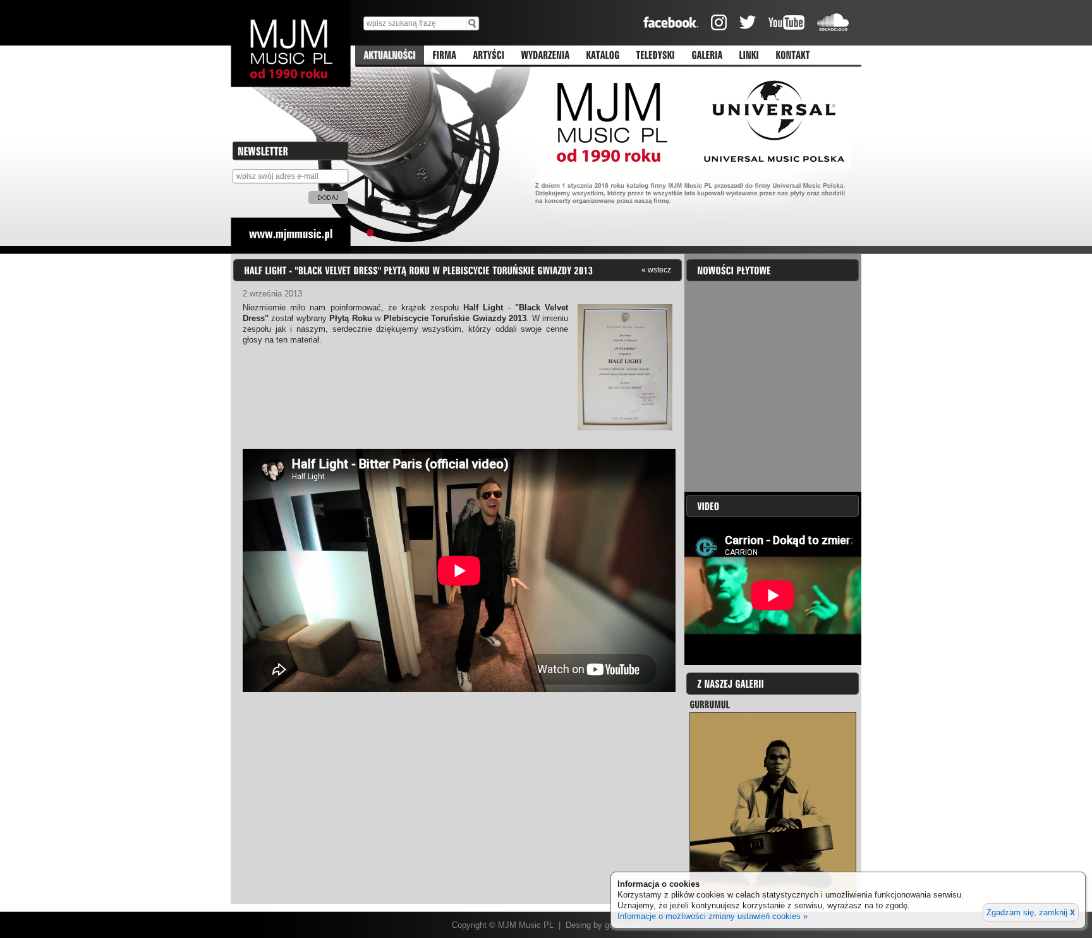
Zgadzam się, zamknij (1030, 912)
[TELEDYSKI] (655, 56)
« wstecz (656, 269)
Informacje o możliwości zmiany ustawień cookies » (712, 916)
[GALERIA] (707, 56)
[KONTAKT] (792, 56)
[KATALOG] (603, 56)
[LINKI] (749, 56)
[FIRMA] (444, 56)
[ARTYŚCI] (488, 56)
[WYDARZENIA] (545, 56)
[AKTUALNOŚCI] (389, 56)
